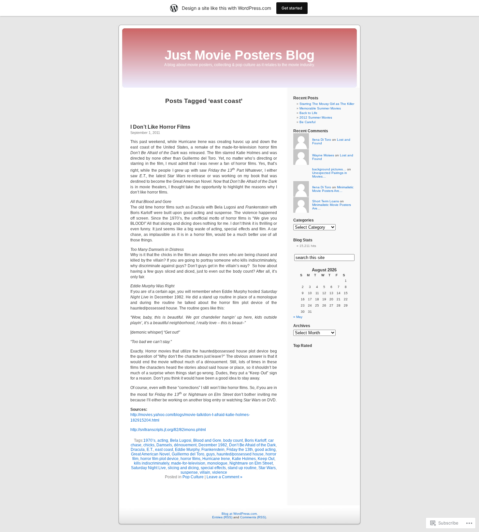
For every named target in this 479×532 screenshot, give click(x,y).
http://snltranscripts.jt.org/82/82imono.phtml (168, 429)
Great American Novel (150, 454)
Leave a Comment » (224, 477)
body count (233, 440)
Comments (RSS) (253, 517)
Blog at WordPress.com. (240, 513)
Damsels (164, 445)
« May (297, 317)
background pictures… (329, 169)
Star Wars (267, 468)
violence (219, 472)
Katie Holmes (244, 458)
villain (205, 472)
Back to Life (308, 113)
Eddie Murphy (187, 449)
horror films (190, 458)
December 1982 (212, 445)
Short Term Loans (325, 201)
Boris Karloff (255, 440)
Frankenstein (213, 449)
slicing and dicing (183, 468)
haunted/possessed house (240, 454)
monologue (217, 463)
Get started (292, 8)
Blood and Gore (207, 440)
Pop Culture (193, 477)
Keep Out (266, 458)
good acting (265, 449)
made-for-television (188, 463)
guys (210, 454)
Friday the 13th (239, 449)
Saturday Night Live (148, 468)
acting (162, 440)
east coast (164, 449)
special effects (213, 468)
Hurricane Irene (216, 458)
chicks (148, 445)
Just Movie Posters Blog (239, 55)
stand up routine (242, 468)
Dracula (138, 449)
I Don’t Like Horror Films (160, 127)
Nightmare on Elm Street (251, 463)
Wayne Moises (323, 155)
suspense (189, 472)
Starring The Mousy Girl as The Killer (326, 104)
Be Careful (307, 122)
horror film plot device (159, 458)
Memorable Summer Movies (320, 108)
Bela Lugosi (180, 440)
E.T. (150, 449)
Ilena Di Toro (321, 139)
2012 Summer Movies (315, 117)
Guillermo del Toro (188, 454)
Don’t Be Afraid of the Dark (252, 445)
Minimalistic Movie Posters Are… (333, 189)
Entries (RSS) (222, 517)
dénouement (185, 445)
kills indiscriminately (151, 463)
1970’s (149, 440)
